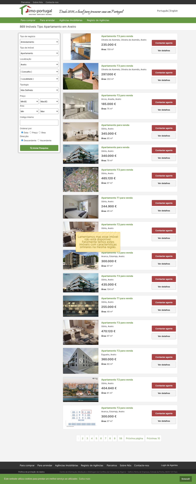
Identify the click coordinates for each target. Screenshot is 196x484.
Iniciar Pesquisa (40, 148)
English (174, 10)
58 (120, 438)
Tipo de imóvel (27, 47)
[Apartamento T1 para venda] (80, 207)
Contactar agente (163, 43)
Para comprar (28, 20)
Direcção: (24, 136)
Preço (22, 96)
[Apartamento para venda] (80, 131)
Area (22, 106)
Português (162, 10)
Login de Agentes (169, 465)
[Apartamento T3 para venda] (80, 46)
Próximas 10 (153, 438)
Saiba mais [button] (84, 479)
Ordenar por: (26, 128)
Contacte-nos (52, 2)
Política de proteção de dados (31, 472)
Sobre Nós (38, 2)
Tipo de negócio (27, 36)
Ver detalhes (164, 50)
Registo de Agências (98, 20)
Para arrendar (47, 20)
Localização (25, 59)
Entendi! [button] (186, 479)
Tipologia (24, 84)
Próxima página (134, 438)
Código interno (27, 117)
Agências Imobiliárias (70, 20)
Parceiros (25, 2)
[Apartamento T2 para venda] (80, 106)
